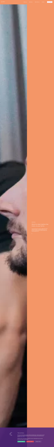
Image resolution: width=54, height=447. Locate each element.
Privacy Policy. (22, 436)
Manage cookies (38, 441)
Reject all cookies (29, 441)
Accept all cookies (21, 441)
